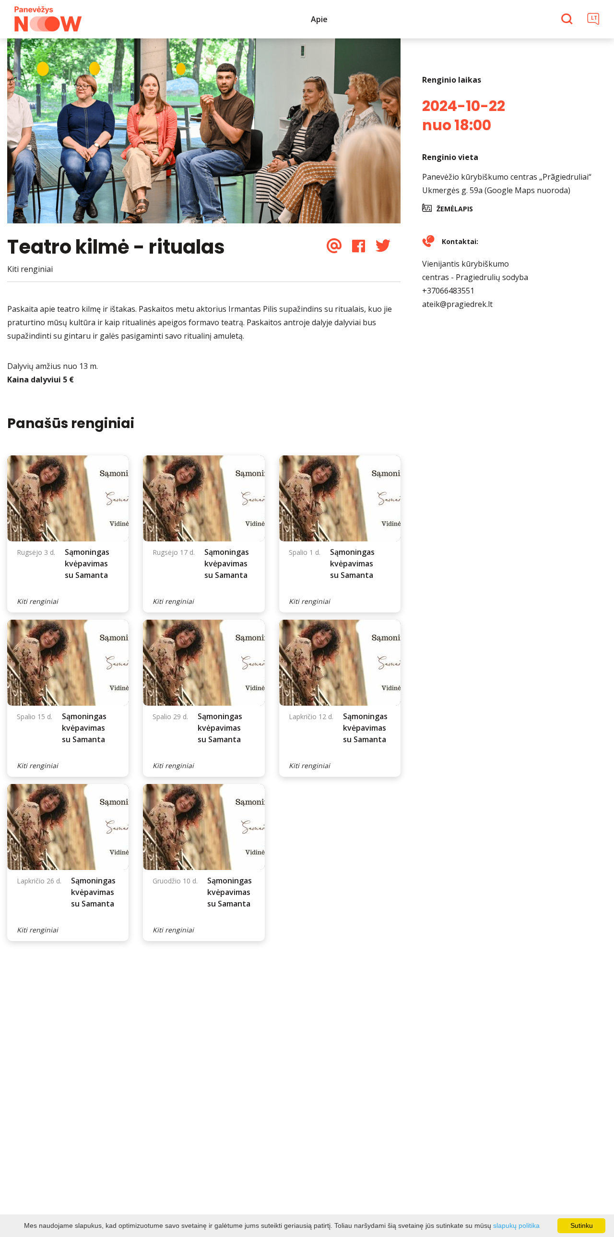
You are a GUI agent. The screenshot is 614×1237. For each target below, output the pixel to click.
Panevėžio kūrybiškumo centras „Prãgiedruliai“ (506, 176)
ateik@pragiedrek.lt (457, 304)
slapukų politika (516, 1225)
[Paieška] (568, 19)
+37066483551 (448, 290)
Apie (319, 19)
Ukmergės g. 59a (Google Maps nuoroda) (496, 190)
